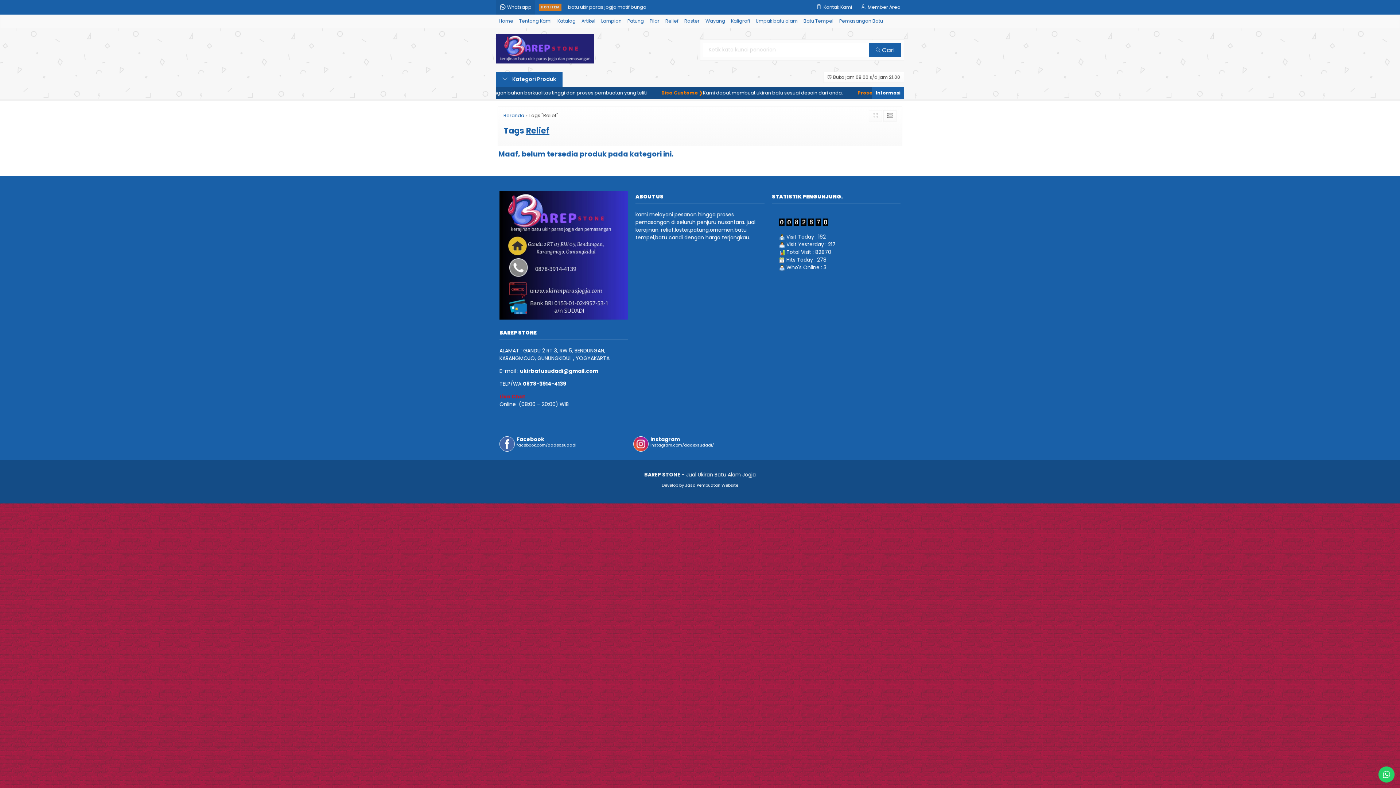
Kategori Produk (533, 79)
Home (506, 21)
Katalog (566, 21)
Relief (671, 21)
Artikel (588, 21)
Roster (692, 21)
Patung (635, 21)
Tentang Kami (535, 21)
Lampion (611, 21)
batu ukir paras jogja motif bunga (607, 7)
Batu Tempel (818, 21)
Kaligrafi (740, 21)
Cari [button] (887, 50)
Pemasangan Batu (861, 21)
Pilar (655, 21)
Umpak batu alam (777, 21)
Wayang (715, 21)
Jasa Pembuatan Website (711, 485)
